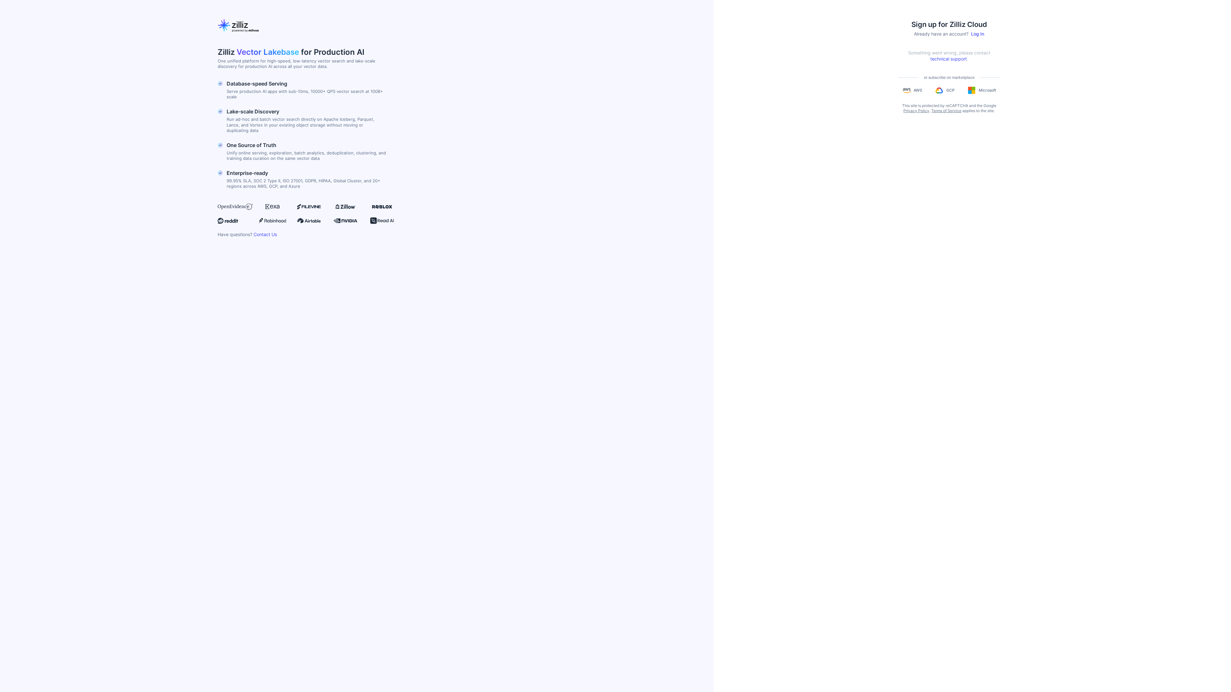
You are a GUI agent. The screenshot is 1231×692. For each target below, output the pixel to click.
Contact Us (265, 234)
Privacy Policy (916, 110)
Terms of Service (946, 110)
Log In (977, 34)
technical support (948, 59)
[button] (912, 90)
